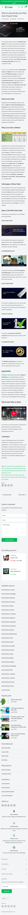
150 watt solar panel (18, 468)
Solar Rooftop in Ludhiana (8, 678)
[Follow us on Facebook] (3, 805)
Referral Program (6, 769)
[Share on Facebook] (3, 485)
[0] (25, 7)
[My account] (22, 7)
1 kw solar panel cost (18, 466)
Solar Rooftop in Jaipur (7, 654)
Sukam (6, 479)
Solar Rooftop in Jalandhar (8, 674)
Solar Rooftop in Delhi (7, 670)
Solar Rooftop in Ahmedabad (9, 666)
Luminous (7, 475)
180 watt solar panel (15, 470)
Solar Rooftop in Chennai (8, 610)
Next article (22, 494)
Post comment (9, 540)
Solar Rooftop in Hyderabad (9, 622)
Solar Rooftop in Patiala (8, 686)
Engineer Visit (14, 557)
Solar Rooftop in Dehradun (8, 597)
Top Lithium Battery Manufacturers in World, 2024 (18, 726)
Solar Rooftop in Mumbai (8, 650)
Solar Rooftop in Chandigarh (9, 594)
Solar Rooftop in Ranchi (8, 642)
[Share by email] (11, 485)
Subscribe (6, 891)
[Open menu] (2, 7)
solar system (5, 69)
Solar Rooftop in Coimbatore (9, 626)
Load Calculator (6, 783)
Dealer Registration (16, 571)
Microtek (12, 475)
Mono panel (18, 475)
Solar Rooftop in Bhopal (8, 658)
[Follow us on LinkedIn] (14, 805)
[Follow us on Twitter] (6, 805)
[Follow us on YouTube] (11, 805)
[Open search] (19, 7)
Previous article (7, 494)
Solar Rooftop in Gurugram (8, 602)
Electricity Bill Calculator (8, 791)
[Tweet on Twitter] (8, 485)
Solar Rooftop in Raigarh (8, 662)
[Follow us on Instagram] (8, 805)
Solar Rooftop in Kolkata (8, 630)
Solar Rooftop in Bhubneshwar (9, 634)
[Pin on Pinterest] (6, 485)
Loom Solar (13, 555)
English (4, 898)
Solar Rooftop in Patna (7, 638)
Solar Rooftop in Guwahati (8, 646)
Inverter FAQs (5, 752)
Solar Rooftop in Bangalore (8, 618)
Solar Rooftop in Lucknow (8, 589)
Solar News (4, 760)
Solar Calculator (6, 787)
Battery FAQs (5, 756)
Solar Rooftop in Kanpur (8, 605)
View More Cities (6, 690)
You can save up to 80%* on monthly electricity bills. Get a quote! (14, 2)
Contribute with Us (6, 773)
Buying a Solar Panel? (16, 699)
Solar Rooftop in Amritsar (8, 682)
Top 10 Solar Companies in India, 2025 (17, 709)
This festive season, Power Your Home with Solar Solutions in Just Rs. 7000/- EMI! (18, 717)
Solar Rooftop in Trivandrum (9, 614)
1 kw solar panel (5, 18)
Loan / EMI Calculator (7, 795)
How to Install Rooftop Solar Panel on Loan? (18, 734)
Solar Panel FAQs (6, 748)
